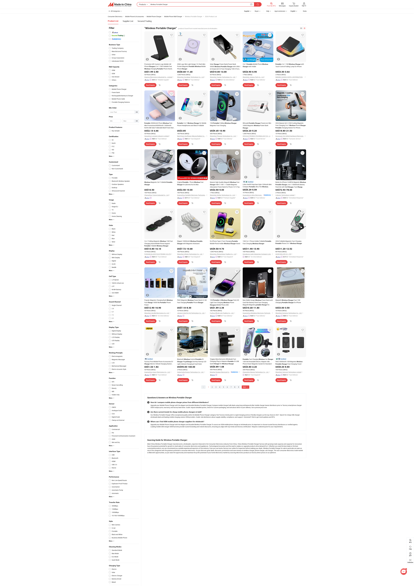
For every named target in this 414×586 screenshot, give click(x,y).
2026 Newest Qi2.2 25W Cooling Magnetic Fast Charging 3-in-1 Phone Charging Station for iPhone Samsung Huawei (290, 125)
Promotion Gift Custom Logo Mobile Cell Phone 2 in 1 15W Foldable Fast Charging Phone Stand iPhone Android (158, 66)
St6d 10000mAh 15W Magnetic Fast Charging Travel (289, 362)
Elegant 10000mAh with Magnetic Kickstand (189, 242)
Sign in (304, 6)
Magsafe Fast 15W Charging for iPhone (288, 301)
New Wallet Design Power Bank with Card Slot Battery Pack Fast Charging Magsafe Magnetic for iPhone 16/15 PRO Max (258, 302)
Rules (305, 11)
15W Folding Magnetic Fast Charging (223, 124)
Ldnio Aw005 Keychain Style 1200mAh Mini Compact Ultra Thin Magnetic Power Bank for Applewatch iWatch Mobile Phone (258, 185)
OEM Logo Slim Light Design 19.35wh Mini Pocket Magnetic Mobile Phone (191, 66)
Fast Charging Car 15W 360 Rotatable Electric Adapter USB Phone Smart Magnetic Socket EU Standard (258, 361)
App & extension (279, 11)
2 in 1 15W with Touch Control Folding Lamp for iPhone (289, 65)
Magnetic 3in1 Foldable (158, 183)
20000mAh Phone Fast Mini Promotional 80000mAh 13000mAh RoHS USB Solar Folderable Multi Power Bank (159, 125)
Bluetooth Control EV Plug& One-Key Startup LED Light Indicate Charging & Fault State (191, 361)
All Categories (115, 11)
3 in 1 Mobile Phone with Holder (255, 65)
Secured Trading (145, 21)
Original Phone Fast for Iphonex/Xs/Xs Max (190, 183)
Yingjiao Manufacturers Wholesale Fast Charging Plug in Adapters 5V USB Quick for (224, 361)
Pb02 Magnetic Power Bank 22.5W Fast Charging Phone (192, 301)
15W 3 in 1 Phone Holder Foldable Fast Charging (257, 242)
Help (267, 11)
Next (244, 387)
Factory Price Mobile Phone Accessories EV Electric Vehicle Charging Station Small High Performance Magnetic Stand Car (158, 362)
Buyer (257, 11)
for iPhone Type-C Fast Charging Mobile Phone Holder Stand (225, 242)
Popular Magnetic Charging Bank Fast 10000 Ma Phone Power (158, 302)
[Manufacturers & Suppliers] (119, 4)
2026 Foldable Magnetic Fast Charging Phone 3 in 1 (288, 242)
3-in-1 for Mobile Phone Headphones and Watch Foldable (191, 124)
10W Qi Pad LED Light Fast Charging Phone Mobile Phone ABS (224, 302)
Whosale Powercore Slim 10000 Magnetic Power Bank (257, 125)
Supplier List (128, 21)
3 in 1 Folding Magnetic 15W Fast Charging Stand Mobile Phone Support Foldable (158, 243)
